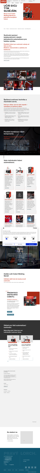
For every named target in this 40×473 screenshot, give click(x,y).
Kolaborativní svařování (21, 28)
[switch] (15, 238)
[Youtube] (35, 467)
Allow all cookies (31, 244)
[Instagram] (26, 467)
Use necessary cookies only (8, 244)
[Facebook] (32, 467)
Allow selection (20, 244)
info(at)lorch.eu (8, 459)
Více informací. (7, 187)
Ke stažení (24, 461)
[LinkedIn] (29, 467)
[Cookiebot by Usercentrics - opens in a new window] (33, 228)
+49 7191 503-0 (8, 458)
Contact (6, 464)
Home (4, 28)
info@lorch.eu (6, 386)
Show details (33, 241)
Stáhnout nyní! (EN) (6, 60)
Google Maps (12, 464)
